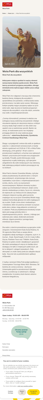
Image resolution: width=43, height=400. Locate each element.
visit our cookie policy (25, 386)
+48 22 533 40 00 (8, 310)
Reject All (22, 392)
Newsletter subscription (8, 350)
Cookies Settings (10, 392)
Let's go (21, 334)
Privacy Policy (6, 355)
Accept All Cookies (33, 392)
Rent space (5, 347)
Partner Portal (6, 344)
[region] (21, 377)
